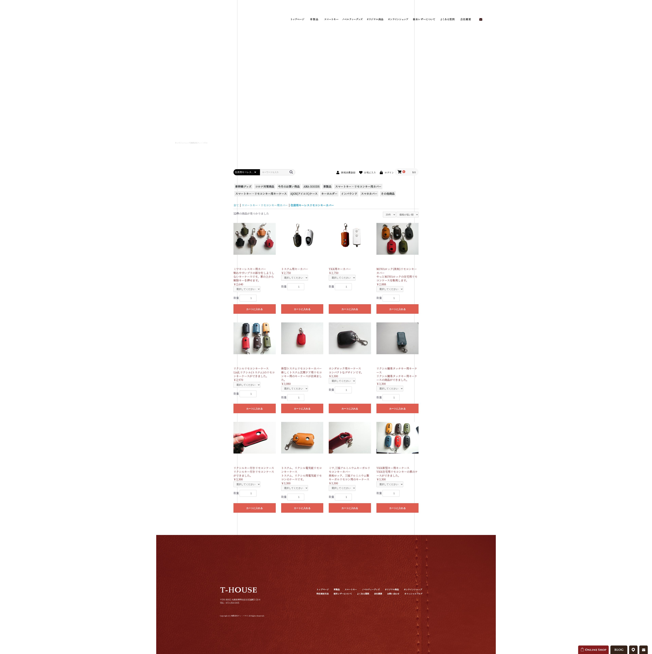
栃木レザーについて (423, 20)
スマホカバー (369, 194)
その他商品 (388, 194)
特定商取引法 (322, 593)
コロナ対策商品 (264, 186)
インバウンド (349, 194)
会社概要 (465, 20)
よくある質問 (446, 20)
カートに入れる (254, 309)
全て (236, 205)
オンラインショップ (398, 20)
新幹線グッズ (243, 186)
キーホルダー (329, 194)
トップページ (297, 20)
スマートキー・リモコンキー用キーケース (261, 194)
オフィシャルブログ (413, 593)
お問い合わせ (480, 20)
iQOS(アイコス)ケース (304, 194)
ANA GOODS (311, 186)
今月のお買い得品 (289, 186)
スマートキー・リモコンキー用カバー (358, 186)
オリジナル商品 (374, 20)
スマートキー (331, 20)
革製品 (314, 20)
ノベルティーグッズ (352, 20)
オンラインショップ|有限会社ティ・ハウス (191, 142)
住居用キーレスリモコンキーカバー (312, 205)
